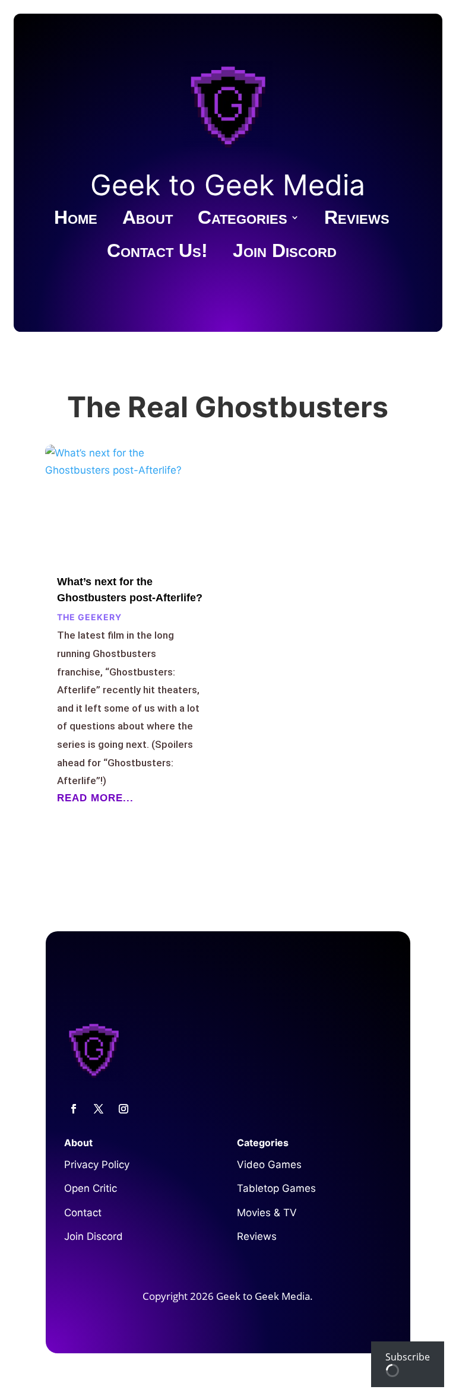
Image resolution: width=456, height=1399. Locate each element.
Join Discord (285, 252)
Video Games (269, 1164)
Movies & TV (267, 1213)
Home (75, 219)
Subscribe (407, 1356)
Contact (83, 1213)
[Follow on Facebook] (73, 1108)
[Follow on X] (98, 1108)
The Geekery (89, 617)
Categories (242, 219)
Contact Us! (157, 252)
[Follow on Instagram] (123, 1108)
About (147, 219)
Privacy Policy (96, 1164)
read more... (95, 798)
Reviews (357, 219)
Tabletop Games (276, 1188)
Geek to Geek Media (227, 184)
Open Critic (90, 1188)
